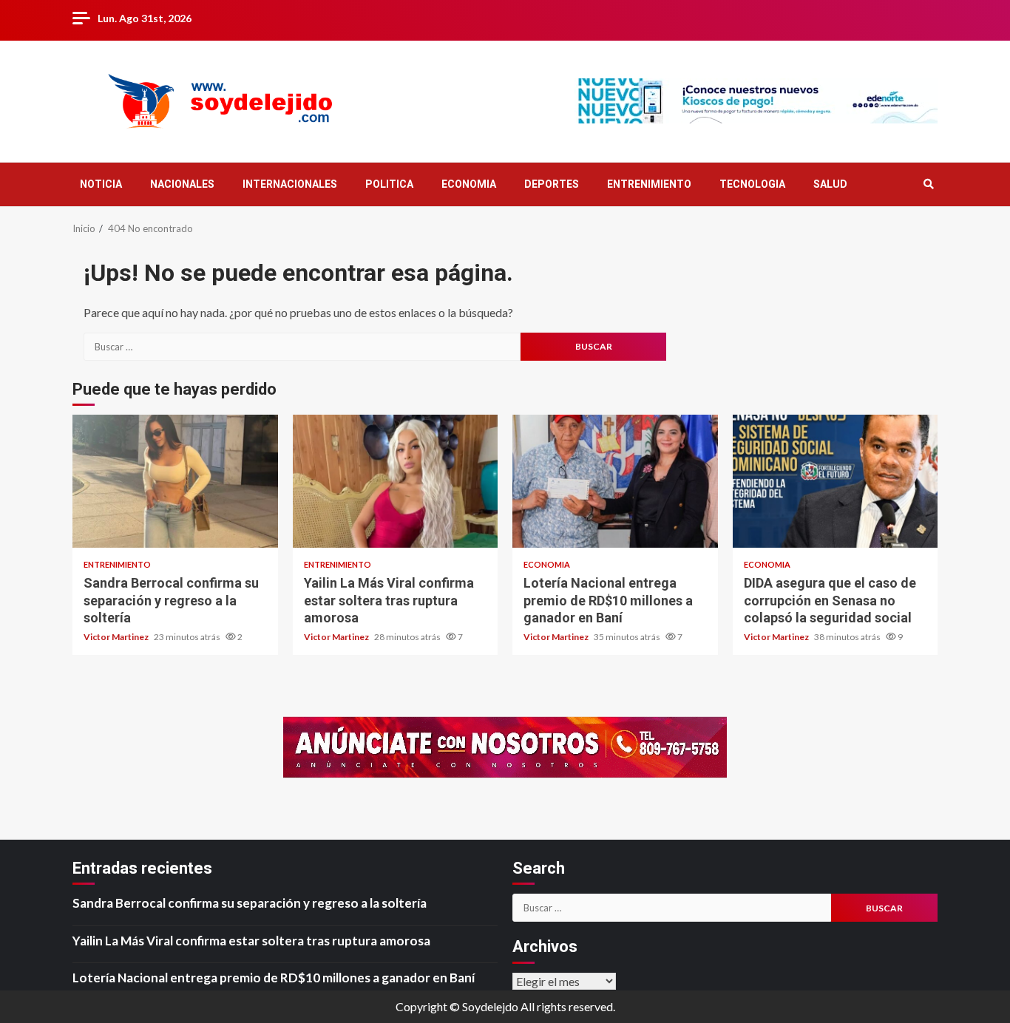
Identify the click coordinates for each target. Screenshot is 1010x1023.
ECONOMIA (468, 184)
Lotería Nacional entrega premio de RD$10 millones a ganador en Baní (615, 481)
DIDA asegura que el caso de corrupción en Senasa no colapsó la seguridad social (835, 481)
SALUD (830, 184)
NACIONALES (182, 184)
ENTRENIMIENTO (649, 184)
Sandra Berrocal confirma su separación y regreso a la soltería (175, 481)
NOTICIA (101, 184)
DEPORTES (551, 184)
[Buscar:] (302, 347)
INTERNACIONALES (290, 184)
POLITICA (389, 184)
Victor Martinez (117, 636)
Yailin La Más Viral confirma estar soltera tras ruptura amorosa (395, 481)
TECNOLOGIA (752, 184)
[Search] (928, 184)
